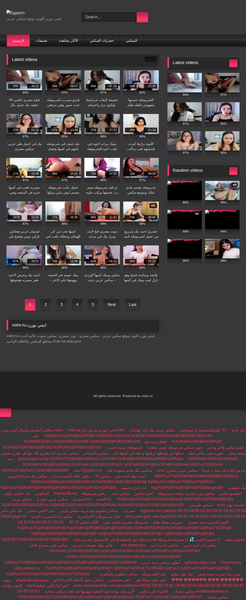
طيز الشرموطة (154, 574)
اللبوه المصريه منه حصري (208, 522)
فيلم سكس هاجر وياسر (225, 447)
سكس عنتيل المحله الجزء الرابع (79, 580)
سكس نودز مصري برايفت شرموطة (186, 493)
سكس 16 (102, 476)
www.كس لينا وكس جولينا (48, 585)
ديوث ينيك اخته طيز (130, 476)
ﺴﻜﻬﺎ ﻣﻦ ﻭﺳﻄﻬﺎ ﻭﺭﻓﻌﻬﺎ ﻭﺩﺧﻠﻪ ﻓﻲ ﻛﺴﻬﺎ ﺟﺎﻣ (148, 453)
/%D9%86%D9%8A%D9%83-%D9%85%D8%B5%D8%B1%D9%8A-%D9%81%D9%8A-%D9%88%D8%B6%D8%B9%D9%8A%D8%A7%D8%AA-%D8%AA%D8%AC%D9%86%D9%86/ (120, 464)
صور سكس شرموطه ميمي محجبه (174, 447)
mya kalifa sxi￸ (65, 493)
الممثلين (131, 40)
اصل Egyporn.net (87, 470)
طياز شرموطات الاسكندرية (99, 516)
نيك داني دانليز (11, 511)
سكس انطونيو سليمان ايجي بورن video (32, 430)
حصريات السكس (102, 40)
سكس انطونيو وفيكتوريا (118, 574)
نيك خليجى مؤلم (17, 493)
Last (132, 305)
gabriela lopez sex (200, 562)
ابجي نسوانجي (119, 580)
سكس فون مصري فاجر (48, 545)
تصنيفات (41, 40)
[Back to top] (5, 413)
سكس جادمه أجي (164, 545)
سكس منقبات (184, 591)
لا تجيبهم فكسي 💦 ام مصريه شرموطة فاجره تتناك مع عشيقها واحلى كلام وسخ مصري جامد (146, 539)
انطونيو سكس (230, 493)
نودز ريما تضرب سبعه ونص (218, 574)
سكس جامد (120, 493)
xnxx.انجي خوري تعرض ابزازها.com (96, 430)
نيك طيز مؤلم (182, 574)
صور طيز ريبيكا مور (150, 580)
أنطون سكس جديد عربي (160, 562)
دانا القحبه (104, 499)
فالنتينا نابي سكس (153, 591)
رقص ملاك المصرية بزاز (71, 476)
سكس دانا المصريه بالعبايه (52, 516)
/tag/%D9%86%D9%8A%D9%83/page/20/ (187, 488)
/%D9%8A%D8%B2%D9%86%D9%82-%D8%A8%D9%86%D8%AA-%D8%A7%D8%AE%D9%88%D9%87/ (110, 597)
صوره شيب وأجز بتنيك (205, 453)
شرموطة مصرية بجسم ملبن (125, 522)
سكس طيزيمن (200, 505)
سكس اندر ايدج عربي (200, 545)
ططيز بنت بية (156, 442)
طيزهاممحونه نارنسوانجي (200, 430)
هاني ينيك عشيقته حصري (92, 545)
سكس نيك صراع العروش (27, 476)
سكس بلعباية (217, 597)
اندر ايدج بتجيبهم (133, 488)
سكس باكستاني (95, 453)
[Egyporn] (38, 13)
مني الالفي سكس (41, 511)
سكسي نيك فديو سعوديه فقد (129, 470)
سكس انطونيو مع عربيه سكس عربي (88, 511)
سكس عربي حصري (181, 470)
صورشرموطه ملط (168, 522)
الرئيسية (18, 40)
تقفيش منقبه (235, 539)
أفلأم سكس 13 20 (83, 522)
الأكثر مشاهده (68, 40)
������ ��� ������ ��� (207, 580)
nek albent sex (133, 545)
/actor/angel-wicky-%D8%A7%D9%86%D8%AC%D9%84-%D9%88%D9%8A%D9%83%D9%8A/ (100, 459)
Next (112, 305)
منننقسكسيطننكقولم (32, 580)
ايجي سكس (144, 493)
